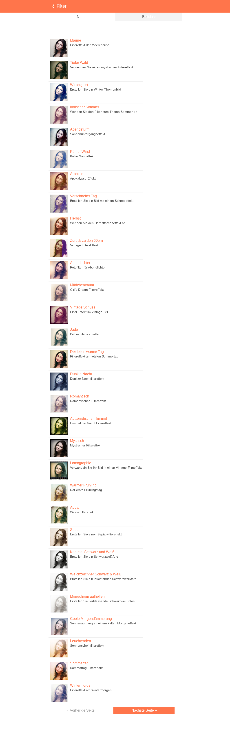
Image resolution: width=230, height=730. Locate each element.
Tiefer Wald (79, 62)
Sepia (75, 530)
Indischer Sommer (84, 107)
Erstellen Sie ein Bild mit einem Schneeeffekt (101, 200)
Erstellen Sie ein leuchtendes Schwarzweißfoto (103, 579)
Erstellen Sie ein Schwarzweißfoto (94, 556)
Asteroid (76, 174)
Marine (75, 40)
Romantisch (79, 396)
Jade (74, 329)
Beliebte (148, 17)
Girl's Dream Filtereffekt (87, 289)
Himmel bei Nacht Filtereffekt (90, 423)
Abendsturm (79, 129)
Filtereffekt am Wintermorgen (91, 690)
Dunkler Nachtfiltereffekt (87, 378)
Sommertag (79, 663)
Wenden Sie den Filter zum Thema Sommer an (103, 111)
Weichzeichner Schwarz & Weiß (96, 574)
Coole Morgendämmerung (91, 619)
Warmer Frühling (83, 485)
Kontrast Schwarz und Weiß (92, 552)
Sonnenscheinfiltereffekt (87, 645)
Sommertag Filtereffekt (86, 668)
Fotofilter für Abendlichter (88, 267)
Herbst (75, 218)
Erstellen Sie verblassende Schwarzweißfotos (102, 601)
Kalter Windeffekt (82, 156)
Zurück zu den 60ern (86, 240)
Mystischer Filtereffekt (85, 445)
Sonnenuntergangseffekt (87, 134)
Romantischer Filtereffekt (88, 401)
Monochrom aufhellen (87, 596)
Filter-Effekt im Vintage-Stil (89, 312)
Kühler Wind (80, 151)
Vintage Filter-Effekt (84, 245)
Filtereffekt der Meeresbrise (89, 45)
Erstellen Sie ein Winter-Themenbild (95, 89)
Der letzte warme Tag (87, 352)
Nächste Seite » (144, 710)
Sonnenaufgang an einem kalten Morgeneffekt (103, 623)
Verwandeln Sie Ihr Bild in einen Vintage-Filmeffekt (106, 467)
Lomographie (80, 463)
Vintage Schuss (82, 307)
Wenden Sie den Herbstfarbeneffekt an (98, 223)
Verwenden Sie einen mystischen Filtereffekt (101, 67)
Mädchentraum (82, 285)
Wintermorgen (81, 685)
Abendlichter (80, 263)
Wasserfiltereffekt (82, 512)
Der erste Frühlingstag (86, 490)
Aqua (74, 507)
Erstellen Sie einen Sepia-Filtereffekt (96, 534)
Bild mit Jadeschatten (85, 334)
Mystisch (77, 441)
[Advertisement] (115, 29)
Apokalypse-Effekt (83, 178)
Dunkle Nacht (81, 374)
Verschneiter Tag (83, 196)
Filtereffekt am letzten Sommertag (94, 356)
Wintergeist (79, 85)
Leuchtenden (80, 641)
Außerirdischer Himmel (88, 418)
